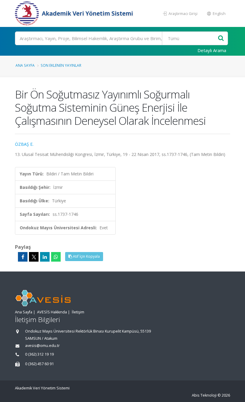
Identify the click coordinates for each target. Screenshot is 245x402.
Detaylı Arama (211, 50)
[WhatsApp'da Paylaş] (56, 257)
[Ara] (221, 38)
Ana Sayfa (25, 65)
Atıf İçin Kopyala (86, 256)
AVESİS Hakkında (52, 312)
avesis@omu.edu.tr (42, 345)
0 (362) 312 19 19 (39, 354)
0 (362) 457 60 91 (39, 363)
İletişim (78, 312)
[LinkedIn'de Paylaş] (45, 257)
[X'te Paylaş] (34, 257)
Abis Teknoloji (204, 395)
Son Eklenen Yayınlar (61, 65)
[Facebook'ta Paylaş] (22, 257)
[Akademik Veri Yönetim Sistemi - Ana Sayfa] (27, 13)
